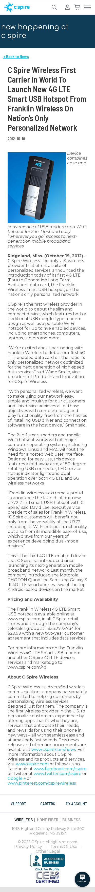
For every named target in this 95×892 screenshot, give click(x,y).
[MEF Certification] (47, 876)
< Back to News (16, 56)
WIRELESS (23, 819)
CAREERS (47, 803)
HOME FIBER (47, 819)
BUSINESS (71, 819)
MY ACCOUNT (76, 803)
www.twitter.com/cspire (57, 773)
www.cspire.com (32, 764)
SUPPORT (18, 803)
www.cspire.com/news (53, 749)
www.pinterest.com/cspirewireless (42, 783)
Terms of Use (63, 846)
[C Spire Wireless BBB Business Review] (47, 862)
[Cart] (77, 7)
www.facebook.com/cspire (60, 768)
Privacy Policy (28, 846)
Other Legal (48, 851)
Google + (17, 778)
